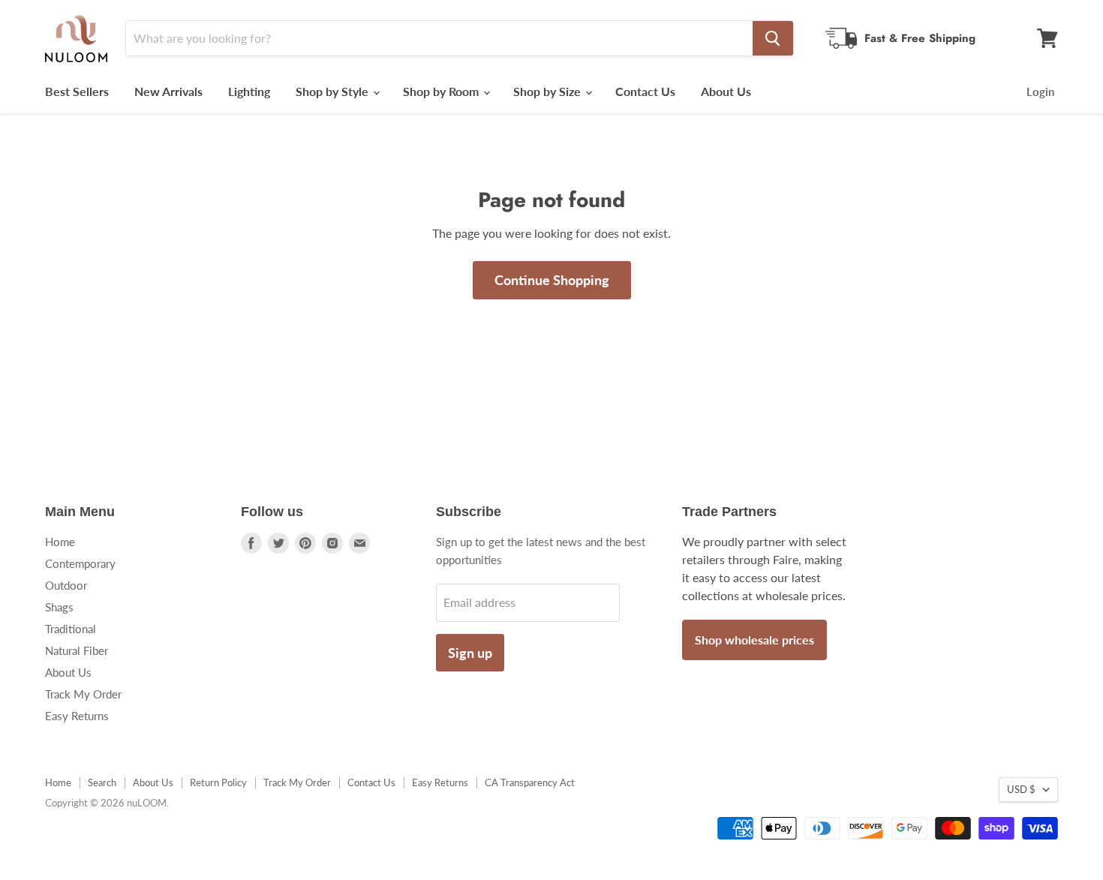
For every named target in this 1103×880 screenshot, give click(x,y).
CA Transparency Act (530, 782)
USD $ (1021, 789)
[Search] (773, 38)
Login (1040, 91)
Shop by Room (442, 91)
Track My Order (83, 694)
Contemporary (80, 563)
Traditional (70, 628)
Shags (59, 607)
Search (102, 782)
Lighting (249, 91)
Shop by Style (333, 91)
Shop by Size (548, 91)
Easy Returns (77, 715)
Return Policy (218, 782)
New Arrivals (168, 91)
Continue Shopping (551, 280)
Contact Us (645, 91)
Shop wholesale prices (754, 639)
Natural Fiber (76, 650)
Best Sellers (77, 91)
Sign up (470, 652)
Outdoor (66, 585)
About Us (726, 91)
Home (60, 541)
